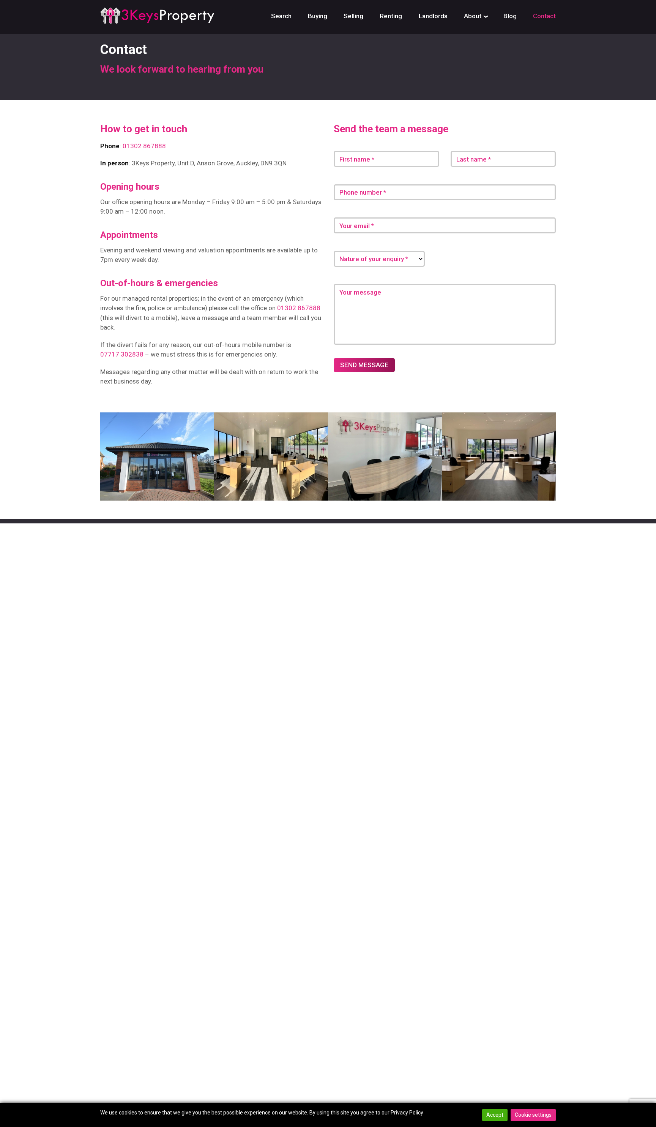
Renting (391, 16)
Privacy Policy (407, 1113)
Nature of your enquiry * (373, 259)
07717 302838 (122, 354)
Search (281, 16)
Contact (544, 16)
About (472, 16)
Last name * (473, 159)
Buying (317, 16)
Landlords (433, 16)
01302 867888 (144, 146)
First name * (356, 159)
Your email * (356, 226)
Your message (360, 292)
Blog (510, 16)
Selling (353, 16)
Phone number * (362, 192)
